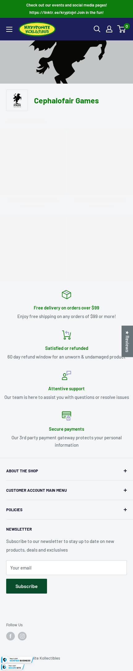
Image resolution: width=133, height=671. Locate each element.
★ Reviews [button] (127, 341)
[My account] (109, 29)
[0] (122, 29)
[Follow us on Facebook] (10, 636)
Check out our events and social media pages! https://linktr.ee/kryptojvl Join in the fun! (66, 8)
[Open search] (97, 29)
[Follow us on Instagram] (22, 636)
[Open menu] (9, 29)
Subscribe (26, 586)
